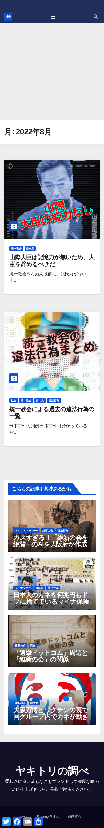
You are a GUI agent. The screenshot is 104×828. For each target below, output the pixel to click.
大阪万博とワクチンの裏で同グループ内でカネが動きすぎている (51, 716)
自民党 (30, 248)
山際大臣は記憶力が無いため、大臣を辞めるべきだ (51, 260)
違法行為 (54, 400)
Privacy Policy (48, 817)
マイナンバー (23, 587)
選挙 (32, 645)
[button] (96, 16)
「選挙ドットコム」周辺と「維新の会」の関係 (50, 656)
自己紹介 (75, 817)
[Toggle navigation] (53, 17)
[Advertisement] (52, 71)
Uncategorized (26, 530)
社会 (13, 400)
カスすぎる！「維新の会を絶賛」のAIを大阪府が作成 (50, 541)
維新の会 (47, 530)
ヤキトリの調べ (52, 771)
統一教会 (16, 248)
